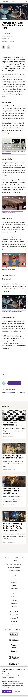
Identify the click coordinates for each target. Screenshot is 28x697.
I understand (7, 691)
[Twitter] (8, 47)
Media (14, 585)
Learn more (17, 691)
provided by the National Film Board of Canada (12, 211)
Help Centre (14, 579)
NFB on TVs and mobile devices (14, 630)
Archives (14, 606)
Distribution (14, 600)
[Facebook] (3, 47)
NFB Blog (5, 1)
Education (14, 603)
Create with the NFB (14, 567)
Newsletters (14, 588)
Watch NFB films (14, 561)
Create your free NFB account (14, 558)
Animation (4, 36)
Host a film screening (14, 570)
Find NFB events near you (14, 564)
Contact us (14, 582)
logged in (11, 393)
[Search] (26, 2)
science (4, 374)
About (14, 576)
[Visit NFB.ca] (16, 1)
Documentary (10, 36)
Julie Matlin (7, 33)
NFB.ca (14, 594)
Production (14, 597)
